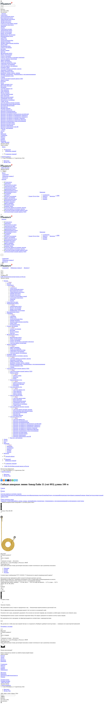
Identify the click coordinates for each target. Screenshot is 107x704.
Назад (10, 282)
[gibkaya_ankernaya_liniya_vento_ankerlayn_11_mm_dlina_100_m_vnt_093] (8, 550)
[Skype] (15, 480)
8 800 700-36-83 (5, 142)
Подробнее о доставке (6, 626)
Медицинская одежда (16, 337)
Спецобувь (13, 316)
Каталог (9, 283)
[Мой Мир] (6, 480)
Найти (2, 696)
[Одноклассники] (4, 480)
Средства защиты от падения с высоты (20, 358)
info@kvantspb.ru (6, 156)
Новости (3, 665)
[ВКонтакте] (2, 480)
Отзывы (6, 569)
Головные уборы (84, 495)
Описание (6, 568)
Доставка (6, 572)
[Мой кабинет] (1, 257)
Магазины (3, 672)
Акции (2, 657)
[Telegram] (17, 480)
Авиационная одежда (16, 306)
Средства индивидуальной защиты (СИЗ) (21, 371)
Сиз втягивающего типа (73, 501)
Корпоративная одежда (36, 495)
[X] (8, 480)
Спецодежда (13, 288)
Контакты (3, 660)
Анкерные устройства (6, 501)
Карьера (3, 668)
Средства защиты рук (19, 419)
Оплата (6, 571)
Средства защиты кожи (19, 398)
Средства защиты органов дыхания (22, 409)
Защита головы (17, 375)
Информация (4, 669)
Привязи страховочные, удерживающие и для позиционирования (49, 501)
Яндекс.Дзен (7, 162)
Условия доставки (5, 681)
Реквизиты (3, 674)
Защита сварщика (14, 347)
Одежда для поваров (15, 329)
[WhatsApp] (12, 480)
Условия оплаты (5, 679)
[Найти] (2, 8)
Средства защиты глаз (19, 389)
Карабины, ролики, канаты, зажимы (22, 501)
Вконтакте (6, 160)
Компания (9, 446)
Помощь (3, 677)
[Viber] (10, 480)
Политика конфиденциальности (9, 675)
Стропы (82, 501)
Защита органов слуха (19, 382)
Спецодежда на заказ (12, 495)
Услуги (2, 658)
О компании (4, 664)
